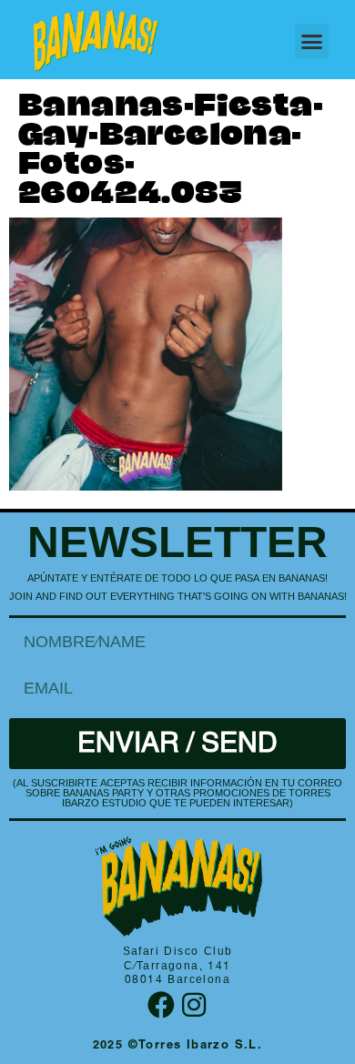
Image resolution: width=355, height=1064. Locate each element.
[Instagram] (194, 1004)
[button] (312, 41)
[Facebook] (161, 1004)
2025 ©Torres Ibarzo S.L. (178, 1046)
